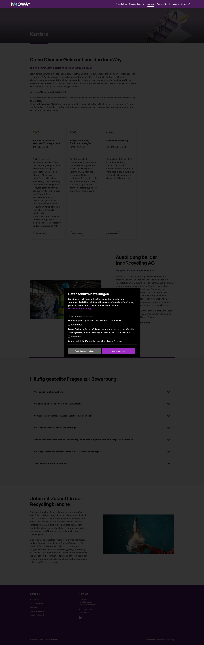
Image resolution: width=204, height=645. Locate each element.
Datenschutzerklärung (79, 308)
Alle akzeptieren (118, 351)
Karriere (150, 4)
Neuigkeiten (121, 4)
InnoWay (173, 4)
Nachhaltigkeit (135, 4)
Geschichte (162, 4)
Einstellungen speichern (84, 351)
